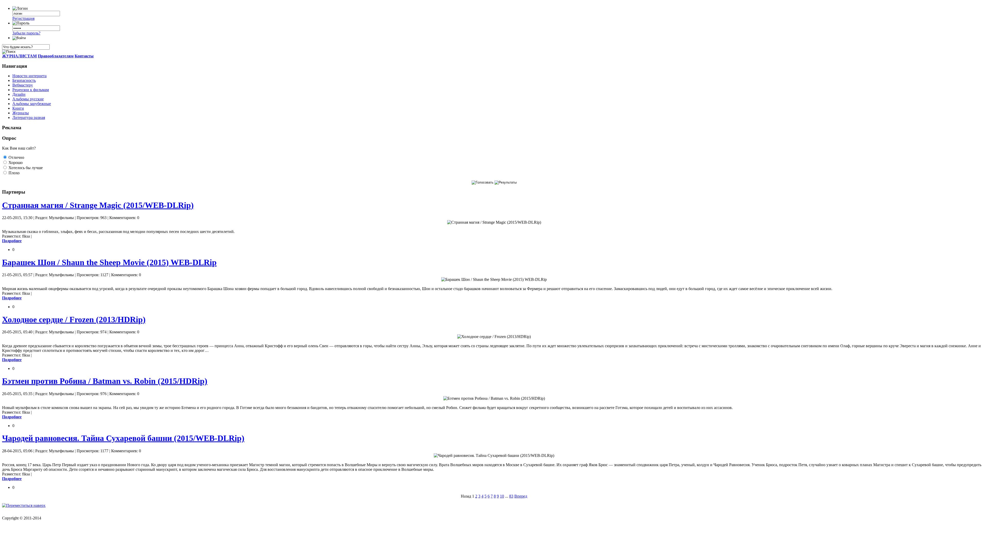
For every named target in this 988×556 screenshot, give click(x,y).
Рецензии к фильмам (30, 90)
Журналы (20, 113)
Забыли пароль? (26, 33)
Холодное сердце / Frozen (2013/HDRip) (74, 319)
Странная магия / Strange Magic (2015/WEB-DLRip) (98, 205)
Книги (18, 108)
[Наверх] (24, 505)
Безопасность (24, 80)
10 (502, 496)
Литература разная (28, 117)
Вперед (520, 496)
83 (511, 496)
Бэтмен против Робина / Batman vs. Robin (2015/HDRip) (104, 381)
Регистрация (23, 18)
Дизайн (18, 94)
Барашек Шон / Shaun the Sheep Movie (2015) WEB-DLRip (109, 262)
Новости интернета (29, 76)
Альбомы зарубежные (31, 103)
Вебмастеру (22, 85)
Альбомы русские (28, 99)
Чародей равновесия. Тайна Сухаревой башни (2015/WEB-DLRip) (123, 438)
